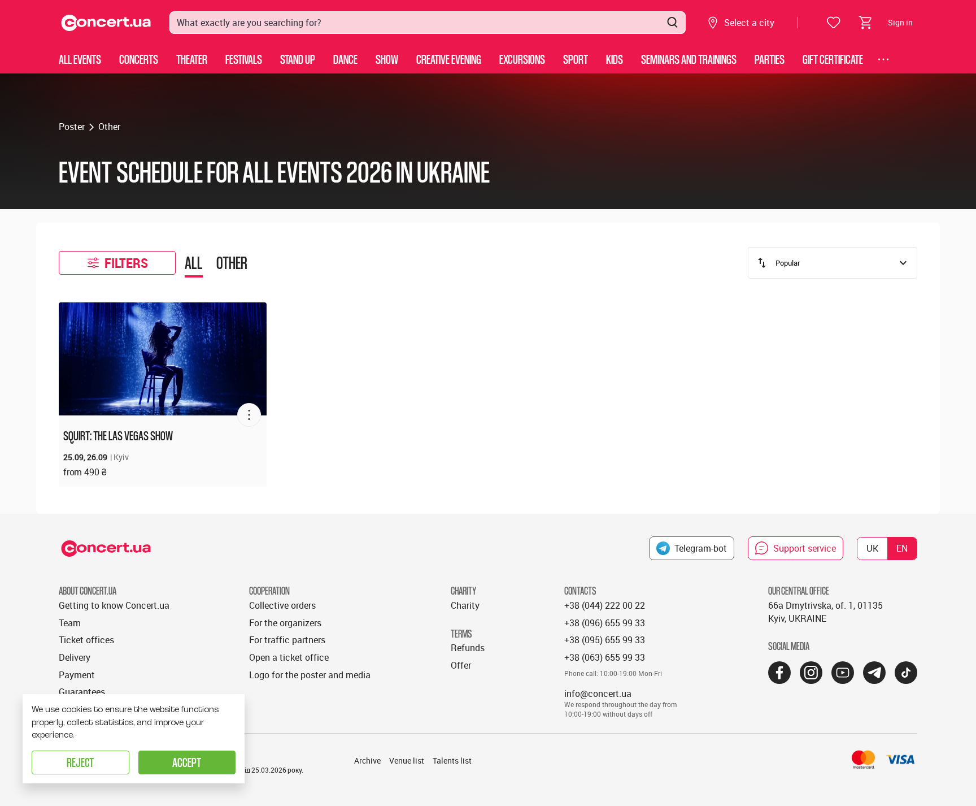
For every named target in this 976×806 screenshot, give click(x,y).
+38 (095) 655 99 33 (604, 640)
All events (80, 59)
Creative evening (448, 59)
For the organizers (285, 623)
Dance (345, 59)
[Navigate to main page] (106, 23)
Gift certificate (833, 59)
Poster (72, 126)
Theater (191, 59)
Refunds (468, 648)
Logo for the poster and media (310, 675)
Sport (575, 59)
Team (70, 623)
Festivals (243, 59)
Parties (770, 59)
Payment (77, 675)
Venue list (406, 760)
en (902, 548)
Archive (367, 760)
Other (109, 126)
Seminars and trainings (689, 59)
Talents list (452, 760)
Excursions (522, 59)
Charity (465, 605)
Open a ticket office (289, 657)
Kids (614, 59)
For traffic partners (287, 640)
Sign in (900, 22)
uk (872, 548)
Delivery (74, 657)
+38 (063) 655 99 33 (604, 657)
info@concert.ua (597, 693)
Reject (80, 762)
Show (387, 59)
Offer (461, 665)
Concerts (138, 59)
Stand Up (297, 59)
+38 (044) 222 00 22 (604, 605)
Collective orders (282, 605)
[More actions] (249, 415)
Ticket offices (86, 640)
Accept (186, 762)
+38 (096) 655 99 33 (604, 623)
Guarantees (82, 692)
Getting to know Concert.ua (114, 605)
